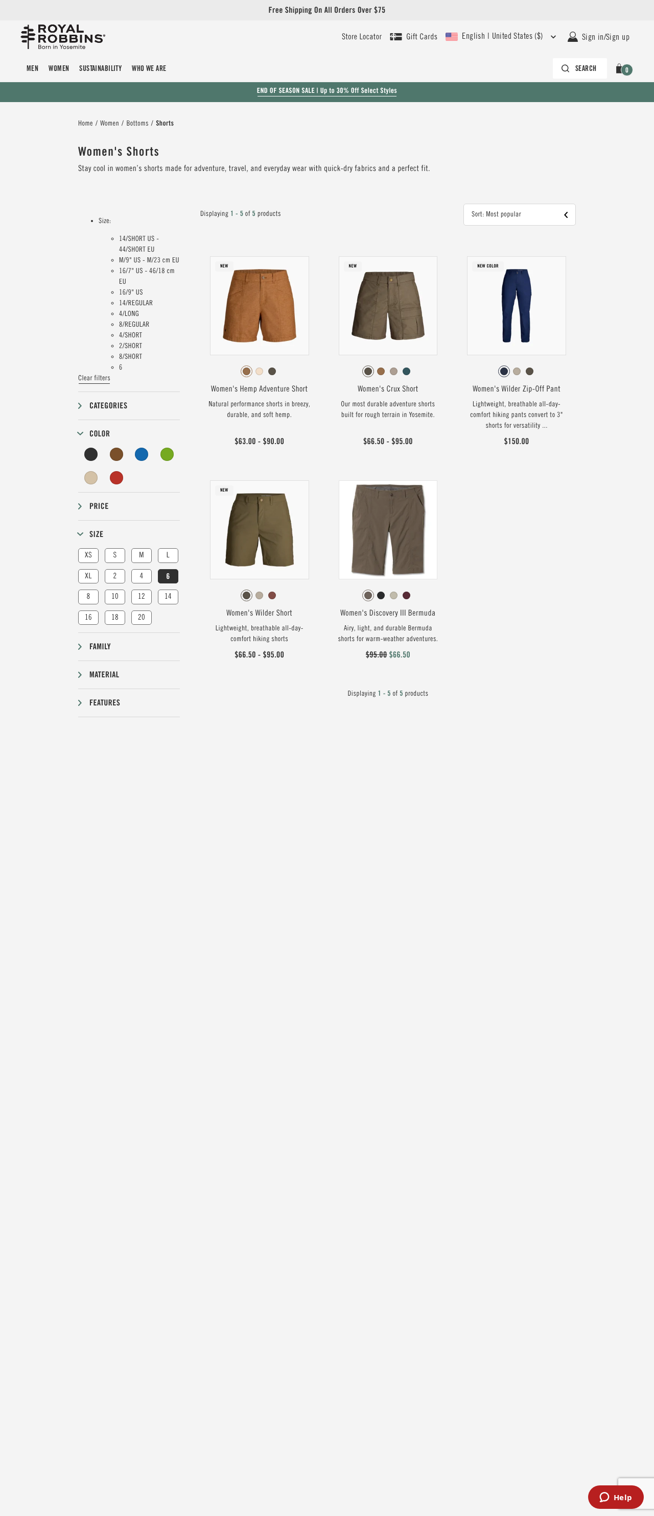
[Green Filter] (167, 454)
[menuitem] (32, 68)
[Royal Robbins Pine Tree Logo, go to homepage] (62, 37)
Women (59, 68)
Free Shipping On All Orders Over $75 (326, 10)
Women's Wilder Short (259, 613)
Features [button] (104, 702)
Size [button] (96, 534)
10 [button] (115, 596)
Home (85, 123)
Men (32, 68)
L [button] (168, 555)
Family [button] (100, 646)
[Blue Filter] (141, 454)
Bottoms (137, 123)
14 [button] (168, 596)
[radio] (246, 371)
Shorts (165, 123)
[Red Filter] (116, 477)
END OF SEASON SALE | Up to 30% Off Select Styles (327, 91)
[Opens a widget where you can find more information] (616, 1498)
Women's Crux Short (388, 389)
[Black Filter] (91, 454)
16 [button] (88, 617)
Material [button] (104, 674)
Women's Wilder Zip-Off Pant (516, 389)
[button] (621, 68)
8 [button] (88, 596)
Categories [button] (108, 405)
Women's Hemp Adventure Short (259, 389)
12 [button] (141, 596)
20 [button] (141, 617)
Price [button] (99, 506)
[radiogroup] (259, 371)
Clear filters (94, 378)
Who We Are (149, 68)
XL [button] (88, 576)
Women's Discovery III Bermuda (387, 613)
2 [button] (114, 576)
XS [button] (88, 555)
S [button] (114, 555)
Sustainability (100, 68)
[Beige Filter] (91, 477)
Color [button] (99, 433)
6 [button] (168, 576)
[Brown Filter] (116, 454)
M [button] (141, 555)
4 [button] (141, 576)
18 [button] (115, 617)
